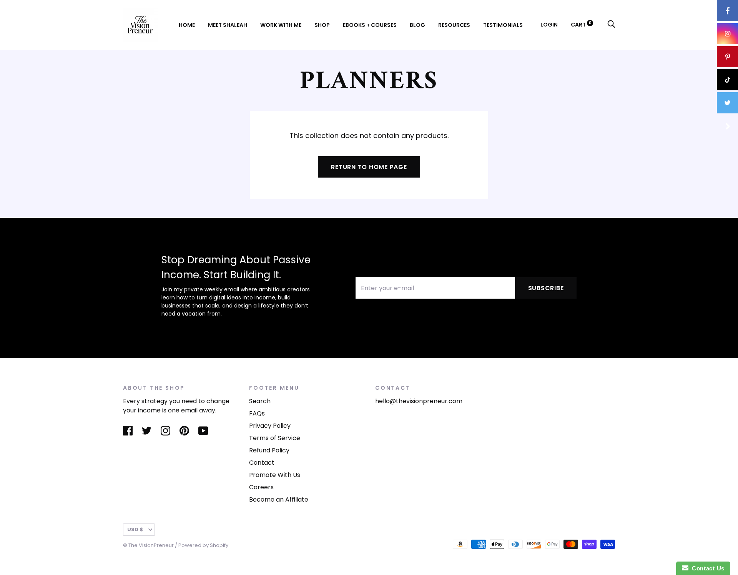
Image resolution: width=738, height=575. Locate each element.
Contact (261, 462)
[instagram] (727, 33)
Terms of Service (274, 438)
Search (260, 401)
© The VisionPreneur (148, 545)
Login (549, 24)
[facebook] (727, 10)
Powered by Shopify (203, 545)
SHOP (322, 25)
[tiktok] (727, 79)
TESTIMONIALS (503, 25)
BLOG (417, 25)
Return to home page (369, 167)
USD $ (135, 529)
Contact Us (706, 568)
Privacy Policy (270, 425)
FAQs (257, 413)
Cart (581, 24)
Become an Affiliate (278, 499)
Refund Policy (269, 450)
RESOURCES (454, 25)
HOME (187, 25)
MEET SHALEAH (227, 25)
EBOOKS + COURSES (370, 25)
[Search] (611, 24)
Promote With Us (274, 474)
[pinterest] (727, 56)
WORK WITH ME (280, 25)
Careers (261, 487)
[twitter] (727, 102)
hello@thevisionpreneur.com (418, 401)
